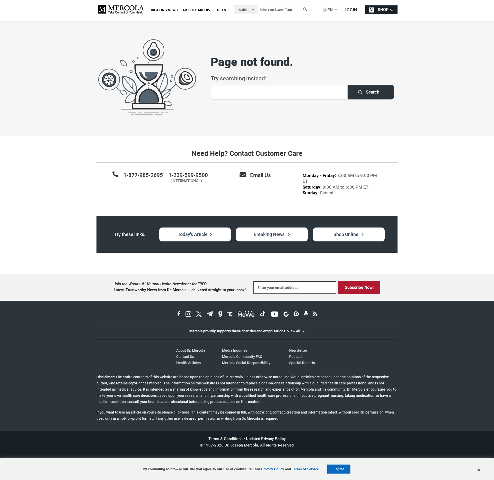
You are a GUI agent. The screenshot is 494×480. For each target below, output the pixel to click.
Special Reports (302, 363)
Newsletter (298, 350)
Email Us (260, 175)
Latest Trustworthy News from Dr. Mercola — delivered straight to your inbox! (180, 290)
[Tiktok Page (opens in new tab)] (263, 314)
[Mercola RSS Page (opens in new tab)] (315, 314)
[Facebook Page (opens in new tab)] (179, 314)
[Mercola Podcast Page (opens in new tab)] (306, 314)
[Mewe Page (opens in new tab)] (246, 314)
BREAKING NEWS (163, 10)
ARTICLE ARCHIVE (197, 10)
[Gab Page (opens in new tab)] (220, 314)
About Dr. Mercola (190, 350)
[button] (478, 470)
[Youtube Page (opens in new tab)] (274, 314)
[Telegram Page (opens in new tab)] (210, 314)
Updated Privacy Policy (266, 438)
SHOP (385, 9)
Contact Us (185, 357)
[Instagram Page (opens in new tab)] (188, 314)
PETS (221, 10)
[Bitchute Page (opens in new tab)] (286, 314)
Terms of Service (305, 469)
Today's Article (193, 234)
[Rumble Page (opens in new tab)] (296, 314)
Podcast (296, 357)
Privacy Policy (272, 469)
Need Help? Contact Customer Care (247, 153)
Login (351, 9)
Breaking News (270, 234)
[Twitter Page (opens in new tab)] (199, 314)
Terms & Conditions (225, 438)
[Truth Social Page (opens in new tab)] (230, 314)
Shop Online (346, 234)
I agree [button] (338, 469)
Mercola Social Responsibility (246, 363)
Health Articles (188, 363)
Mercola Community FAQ (242, 357)
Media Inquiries (235, 350)
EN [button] (330, 9)
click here (181, 412)
